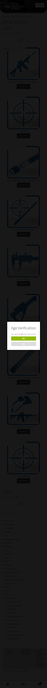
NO (23, 344)
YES (23, 338)
